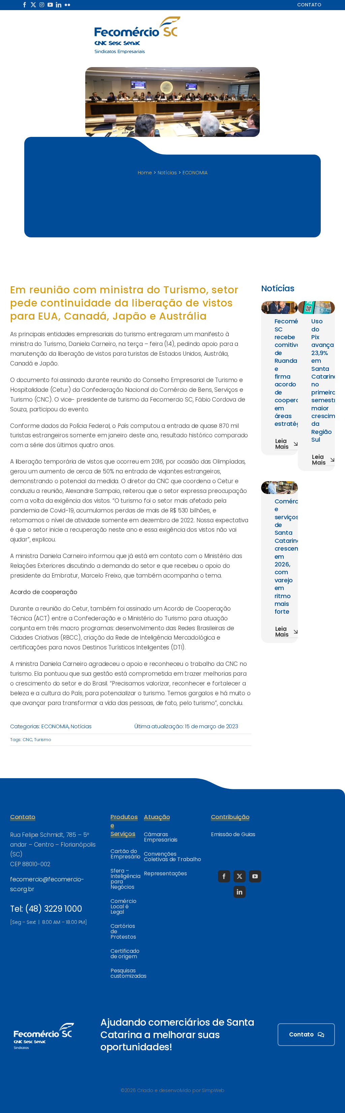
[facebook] (24, 4)
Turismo (42, 739)
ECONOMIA (55, 726)
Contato (309, 4)
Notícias (81, 726)
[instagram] (41, 4)
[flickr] (67, 4)
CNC (27, 739)
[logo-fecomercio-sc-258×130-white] (43, 1022)
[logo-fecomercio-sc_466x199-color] (137, 18)
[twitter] (33, 4)
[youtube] (50, 4)
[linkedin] (58, 4)
